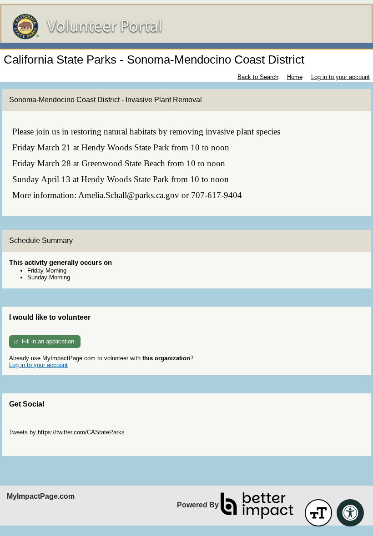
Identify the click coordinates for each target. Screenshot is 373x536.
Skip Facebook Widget (39, 445)
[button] (318, 512)
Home (294, 77)
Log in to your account (340, 77)
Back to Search (257, 77)
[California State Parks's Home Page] (186, 27)
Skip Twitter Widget (34, 425)
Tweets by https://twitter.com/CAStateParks (67, 432)
